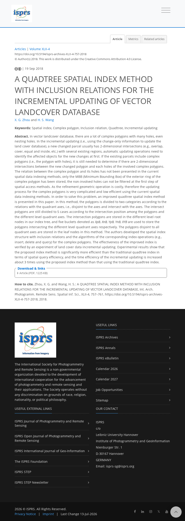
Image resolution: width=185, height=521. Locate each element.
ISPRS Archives (107, 337)
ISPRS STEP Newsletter (32, 482)
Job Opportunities (109, 390)
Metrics (133, 39)
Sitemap (102, 400)
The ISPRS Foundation (31, 461)
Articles (20, 49)
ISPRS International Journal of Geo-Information (50, 451)
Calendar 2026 (107, 369)
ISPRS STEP (23, 472)
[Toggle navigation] (166, 11)
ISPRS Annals (106, 348)
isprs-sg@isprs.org (120, 466)
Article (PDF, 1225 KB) (33, 273)
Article (118, 39)
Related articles (154, 39)
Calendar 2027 (107, 379)
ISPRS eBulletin (107, 358)
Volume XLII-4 (40, 49)
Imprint (48, 514)
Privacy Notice (25, 514)
